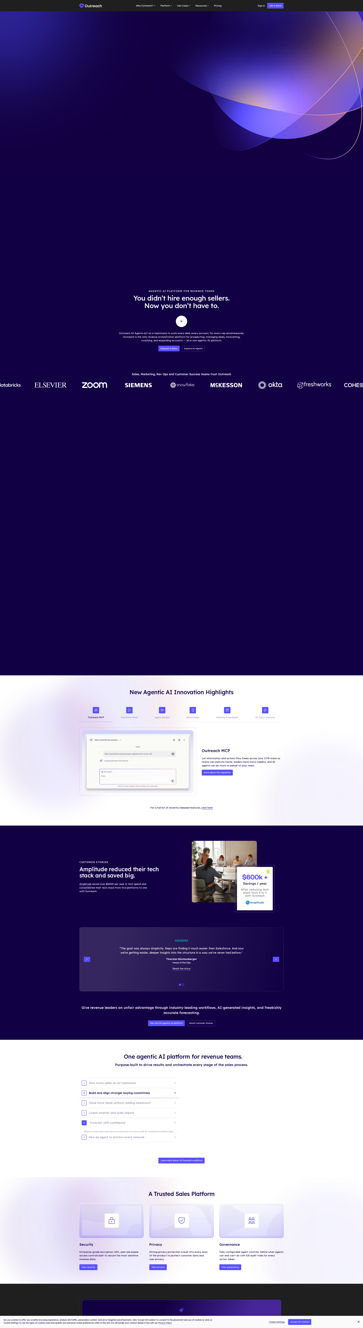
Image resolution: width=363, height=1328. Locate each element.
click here (207, 807)
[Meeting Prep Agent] (227, 713)
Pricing (217, 5)
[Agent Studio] (162, 713)
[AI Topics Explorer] (265, 713)
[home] (90, 6)
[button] (146, 5)
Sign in (261, 5)
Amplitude (85, 883)
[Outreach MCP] (96, 713)
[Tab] (129, 1102)
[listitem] (129, 1085)
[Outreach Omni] (129, 713)
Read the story (181, 968)
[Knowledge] (193, 713)
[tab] (96, 713)
